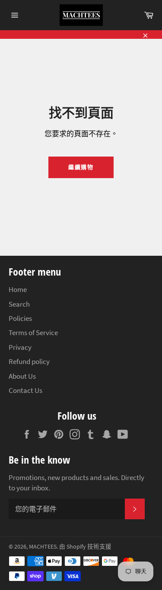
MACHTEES (43, 546)
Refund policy (29, 361)
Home (18, 289)
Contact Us (25, 390)
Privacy (20, 347)
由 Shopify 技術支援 (85, 546)
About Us (22, 376)
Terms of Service (33, 332)
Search (19, 304)
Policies (20, 318)
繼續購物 (81, 167)
